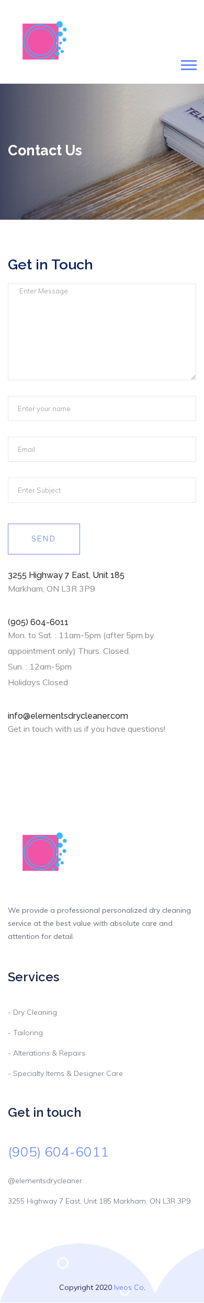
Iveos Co (129, 1287)
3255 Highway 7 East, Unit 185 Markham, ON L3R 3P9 (99, 1201)
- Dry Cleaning (32, 1012)
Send (43, 539)
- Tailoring (25, 1032)
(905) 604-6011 (58, 1151)
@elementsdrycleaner (45, 1180)
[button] (188, 63)
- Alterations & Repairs (46, 1053)
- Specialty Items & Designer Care (65, 1073)
